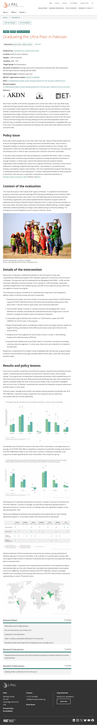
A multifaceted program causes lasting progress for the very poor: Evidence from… (36, 81)
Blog (50, 3)
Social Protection (23, 31)
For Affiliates (73, 3)
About (5, 12)
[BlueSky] (85, 720)
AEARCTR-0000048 (32, 77)
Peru (39, 177)
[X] (81, 720)
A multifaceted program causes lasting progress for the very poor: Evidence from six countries (36, 87)
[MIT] (9, 721)
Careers (57, 3)
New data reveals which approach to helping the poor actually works (29, 643)
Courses (64, 3)
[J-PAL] (13, 5)
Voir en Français (10, 23)
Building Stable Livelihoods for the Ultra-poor (21, 672)
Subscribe (63, 701)
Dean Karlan (17, 44)
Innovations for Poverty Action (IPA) (26, 51)
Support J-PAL (84, 3)
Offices (13, 12)
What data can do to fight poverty (16, 626)
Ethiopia (6, 177)
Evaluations (42, 8)
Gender (13, 31)
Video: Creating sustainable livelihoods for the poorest (24, 639)
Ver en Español (25, 23)
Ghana (12, 177)
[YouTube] (89, 720)
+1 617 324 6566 (32, 697)
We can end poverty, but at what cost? (18, 630)
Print (39, 44)
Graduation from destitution (15, 634)
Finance (6, 31)
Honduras (18, 177)
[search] (92, 3)
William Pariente (27, 44)
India (24, 177)
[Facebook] (92, 720)
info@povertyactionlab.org (35, 699)
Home (5, 17)
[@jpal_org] (77, 720)
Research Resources (56, 8)
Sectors (22, 12)
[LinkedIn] (74, 720)
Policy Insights (71, 8)
